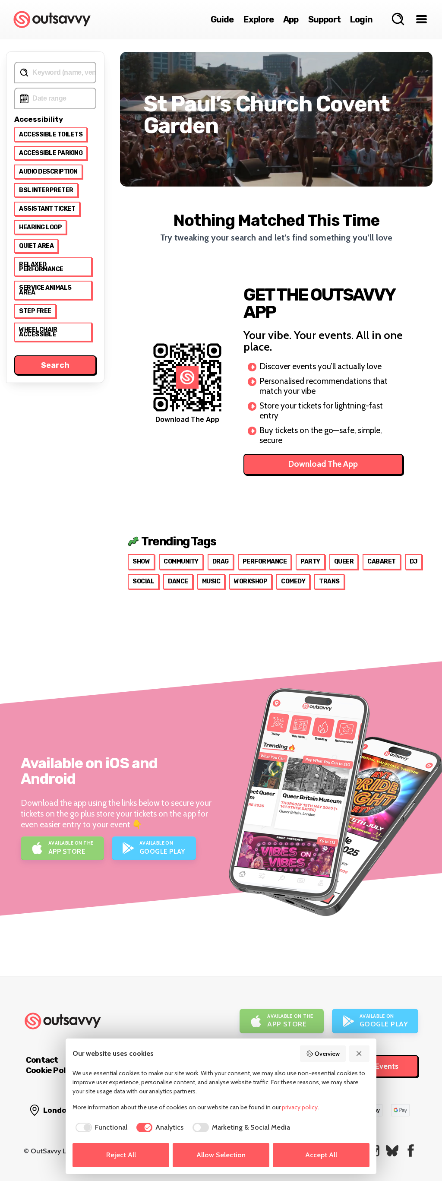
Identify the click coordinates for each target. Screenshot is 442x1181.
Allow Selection (221, 1155)
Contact (42, 1060)
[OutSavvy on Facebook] (410, 1150)
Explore (258, 19)
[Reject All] (359, 1053)
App (291, 19)
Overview (327, 1054)
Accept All (321, 1155)
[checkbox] (100, 1127)
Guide (222, 19)
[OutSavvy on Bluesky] (392, 1150)
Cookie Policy (51, 1070)
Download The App (323, 464)
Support (324, 19)
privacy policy (300, 1107)
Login (361, 19)
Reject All (121, 1155)
